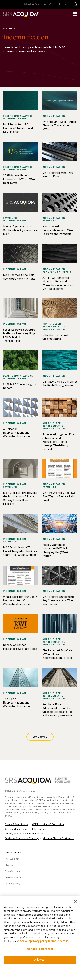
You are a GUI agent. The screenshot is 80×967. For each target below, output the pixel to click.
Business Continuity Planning (22, 838)
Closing (9, 865)
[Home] (21, 14)
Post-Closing (12, 871)
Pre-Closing (12, 858)
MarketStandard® (37, 4)
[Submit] (76, 4)
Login (63, 4)
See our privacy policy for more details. (44, 941)
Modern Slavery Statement (58, 838)
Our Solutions (13, 852)
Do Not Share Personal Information (25, 829)
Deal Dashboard (14, 877)
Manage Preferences (40, 949)
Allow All (39, 959)
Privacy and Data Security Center (24, 833)
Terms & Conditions (16, 824)
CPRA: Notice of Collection (48, 824)
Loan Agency (12, 883)
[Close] (75, 901)
